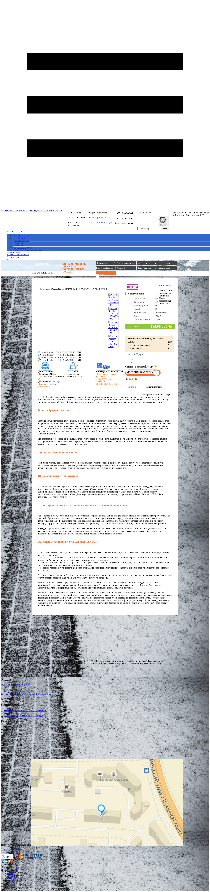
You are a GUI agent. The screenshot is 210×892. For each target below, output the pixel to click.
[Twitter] (130, 379)
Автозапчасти (18, 245)
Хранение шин (14, 257)
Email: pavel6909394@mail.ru (103, 222)
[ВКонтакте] (127, 379)
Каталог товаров (14, 231)
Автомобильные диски (21, 241)
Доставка (11, 876)
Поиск (165, 229)
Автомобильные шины (21, 236)
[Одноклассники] (133, 379)
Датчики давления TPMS (22, 248)
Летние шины (10, 713)
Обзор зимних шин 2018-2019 (15, 684)
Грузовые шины (19, 238)
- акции (100, 379)
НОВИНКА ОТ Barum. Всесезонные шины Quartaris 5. (28, 694)
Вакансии (11, 878)
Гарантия (11, 880)
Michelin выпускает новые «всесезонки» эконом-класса (28, 675)
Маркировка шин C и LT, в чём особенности (25, 710)
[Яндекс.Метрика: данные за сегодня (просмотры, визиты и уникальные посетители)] (10, 849)
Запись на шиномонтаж (18, 254)
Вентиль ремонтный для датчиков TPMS (28, 250)
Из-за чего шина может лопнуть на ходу (23, 715)
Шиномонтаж (18, 243)
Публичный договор (15, 869)
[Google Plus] (136, 379)
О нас (9, 871)
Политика (11, 234)
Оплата (10, 874)
